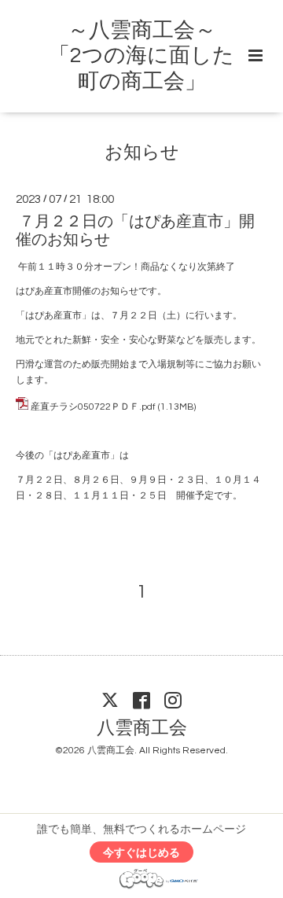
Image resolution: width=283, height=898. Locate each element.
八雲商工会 (142, 729)
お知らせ (142, 152)
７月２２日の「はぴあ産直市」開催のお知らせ (135, 231)
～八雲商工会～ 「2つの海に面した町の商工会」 (141, 56)
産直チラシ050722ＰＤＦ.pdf (93, 407)
